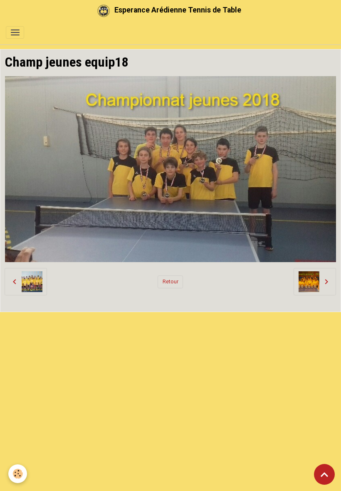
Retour (170, 282)
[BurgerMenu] (15, 32)
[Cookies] (17, 473)
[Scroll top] (324, 474)
